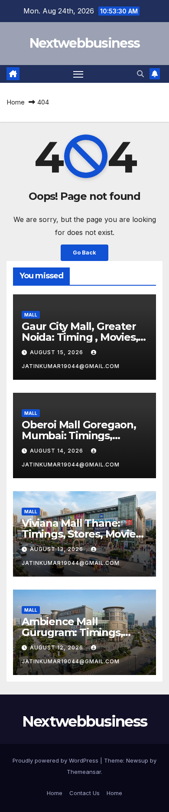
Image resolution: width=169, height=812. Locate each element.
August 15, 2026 (57, 352)
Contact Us (84, 792)
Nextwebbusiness (84, 43)
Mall (30, 314)
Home (15, 102)
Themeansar (84, 771)
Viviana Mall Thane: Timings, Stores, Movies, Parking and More (82, 534)
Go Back (84, 252)
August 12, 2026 (57, 647)
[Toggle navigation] (78, 74)
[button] (140, 73)
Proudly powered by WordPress (56, 760)
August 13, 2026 (57, 549)
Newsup (137, 760)
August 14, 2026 (57, 450)
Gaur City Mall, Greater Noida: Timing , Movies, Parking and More (80, 337)
